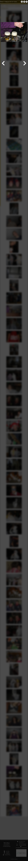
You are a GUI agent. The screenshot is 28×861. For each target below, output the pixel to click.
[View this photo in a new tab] (24, 2)
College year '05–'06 (9, 1)
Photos (1, 1)
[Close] (27, 2)
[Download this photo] (22, 2)
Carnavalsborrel (17, 1)
